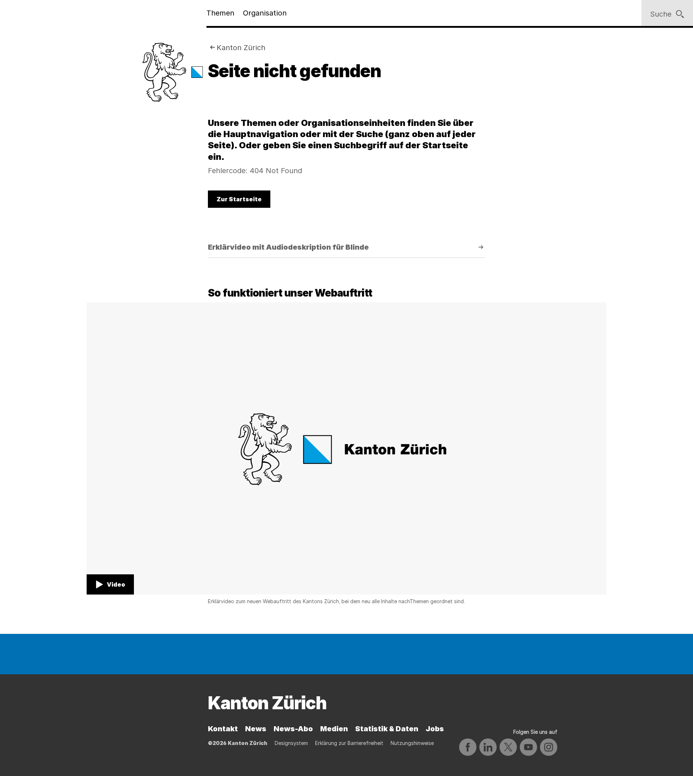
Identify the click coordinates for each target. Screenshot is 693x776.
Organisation (265, 13)
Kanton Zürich (241, 47)
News (255, 728)
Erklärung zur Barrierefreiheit (349, 743)
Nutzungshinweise (412, 743)
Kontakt (223, 728)
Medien (334, 728)
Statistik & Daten (386, 728)
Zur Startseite (239, 199)
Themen (220, 13)
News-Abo (293, 728)
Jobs (435, 728)
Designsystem (291, 743)
